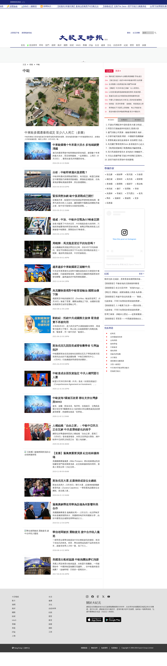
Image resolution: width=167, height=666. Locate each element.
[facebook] (92, 596)
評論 (91, 45)
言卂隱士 (130, 193)
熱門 (47, 45)
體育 (132, 45)
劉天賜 (130, 174)
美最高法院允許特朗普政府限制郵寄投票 (124, 96)
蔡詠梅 (140, 184)
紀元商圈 (136, 33)
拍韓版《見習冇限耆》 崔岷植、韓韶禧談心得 (126, 104)
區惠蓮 (109, 203)
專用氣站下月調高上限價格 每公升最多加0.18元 (125, 108)
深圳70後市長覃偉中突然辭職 (121, 160)
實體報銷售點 (27, 33)
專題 (13, 628)
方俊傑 (140, 174)
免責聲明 (104, 648)
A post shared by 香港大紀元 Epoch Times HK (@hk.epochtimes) (131, 264)
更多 (137, 198)
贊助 (128, 33)
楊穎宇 (130, 184)
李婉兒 (119, 193)
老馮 (141, 193)
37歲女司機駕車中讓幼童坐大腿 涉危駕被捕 (126, 125)
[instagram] (87, 596)
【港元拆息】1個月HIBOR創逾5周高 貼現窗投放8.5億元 (126, 80)
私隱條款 (114, 648)
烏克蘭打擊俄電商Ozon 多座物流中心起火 (126, 144)
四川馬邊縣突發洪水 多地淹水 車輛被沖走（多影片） (126, 152)
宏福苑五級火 (115, 371)
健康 (103, 45)
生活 (97, 45)
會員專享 (33, 45)
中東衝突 (113, 347)
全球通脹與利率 (116, 337)
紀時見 (112, 333)
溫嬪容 (118, 198)
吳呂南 (130, 179)
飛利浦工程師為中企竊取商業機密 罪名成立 (125, 76)
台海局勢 (113, 340)
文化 (109, 45)
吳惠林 (109, 193)
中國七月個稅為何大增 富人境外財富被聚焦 (125, 100)
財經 (72, 45)
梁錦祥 (119, 179)
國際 (66, 45)
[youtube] (109, 596)
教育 (138, 45)
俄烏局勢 (113, 351)
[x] (103, 596)
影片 (13, 601)
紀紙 (126, 45)
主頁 (24, 65)
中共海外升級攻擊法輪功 (119, 368)
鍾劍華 (119, 174)
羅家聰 (140, 179)
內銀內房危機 (115, 354)
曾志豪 (109, 174)
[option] (62, 102)
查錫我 (128, 198)
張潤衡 (128, 189)
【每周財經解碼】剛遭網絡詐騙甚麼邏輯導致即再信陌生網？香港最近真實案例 (125, 148)
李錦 (137, 189)
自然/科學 (117, 45)
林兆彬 (109, 189)
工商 (50, 632)
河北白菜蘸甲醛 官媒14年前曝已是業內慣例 (126, 156)
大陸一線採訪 (115, 364)
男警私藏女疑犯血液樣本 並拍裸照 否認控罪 (126, 140)
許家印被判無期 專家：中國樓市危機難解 (126, 136)
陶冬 (109, 198)
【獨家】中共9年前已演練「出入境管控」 (125, 88)
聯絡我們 (94, 648)
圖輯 (50, 628)
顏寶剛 (119, 184)
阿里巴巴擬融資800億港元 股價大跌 (123, 128)
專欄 (85, 45)
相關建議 (84, 648)
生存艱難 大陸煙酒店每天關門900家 (122, 84)
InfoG (78, 45)
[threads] (98, 596)
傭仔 (119, 189)
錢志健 (109, 179)
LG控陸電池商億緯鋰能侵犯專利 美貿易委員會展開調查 (125, 92)
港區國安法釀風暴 (117, 361)
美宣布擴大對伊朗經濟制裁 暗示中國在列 (124, 112)
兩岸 (59, 45)
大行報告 (113, 357)
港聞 (53, 45)
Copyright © (126, 648)
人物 (13, 636)
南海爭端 (113, 344)
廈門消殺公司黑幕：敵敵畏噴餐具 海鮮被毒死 (126, 132)
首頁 (23, 45)
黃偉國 (109, 184)
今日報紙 (15, 597)
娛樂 (144, 45)
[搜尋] (155, 32)
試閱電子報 (15, 33)
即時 (41, 45)
